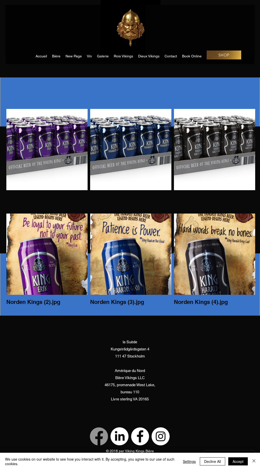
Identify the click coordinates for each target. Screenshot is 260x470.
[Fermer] (254, 461)
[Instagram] (161, 436)
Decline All (212, 461)
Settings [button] (189, 461)
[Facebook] (99, 436)
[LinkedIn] (119, 436)
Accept (238, 461)
